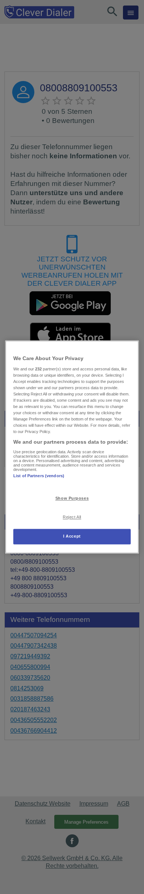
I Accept (72, 536)
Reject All (72, 517)
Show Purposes (72, 498)
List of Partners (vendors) (38, 476)
